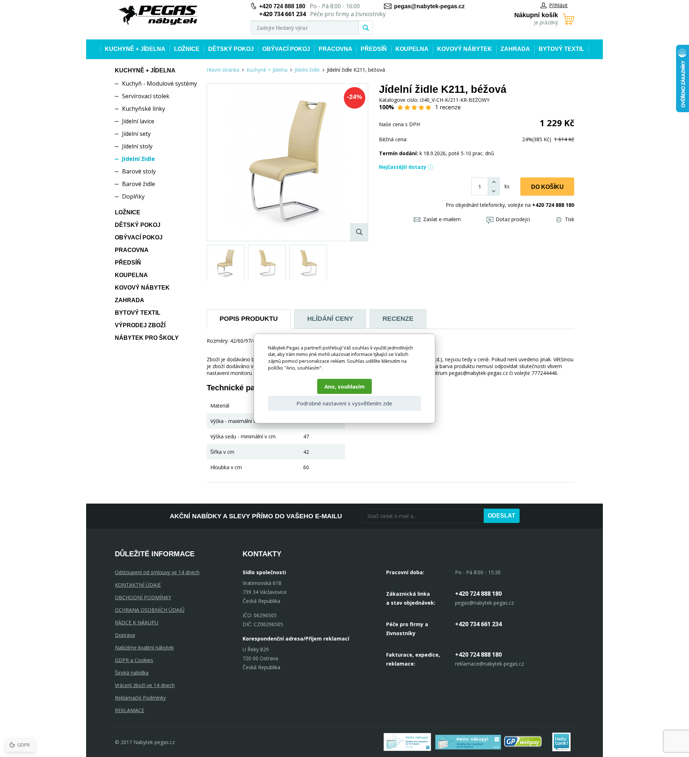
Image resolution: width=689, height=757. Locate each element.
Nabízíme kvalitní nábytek (144, 647)
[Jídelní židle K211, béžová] (287, 162)
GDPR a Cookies (134, 660)
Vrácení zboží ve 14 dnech (145, 685)
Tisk (569, 219)
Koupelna (411, 49)
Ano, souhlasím (344, 386)
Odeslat (501, 516)
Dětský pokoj (231, 49)
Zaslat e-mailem (442, 219)
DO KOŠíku (547, 187)
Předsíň (374, 49)
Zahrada (515, 49)
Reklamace (129, 710)
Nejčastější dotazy (402, 166)
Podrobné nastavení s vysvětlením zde (344, 403)
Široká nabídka (132, 672)
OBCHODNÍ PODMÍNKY (143, 597)
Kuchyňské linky (143, 109)
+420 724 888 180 (282, 6)
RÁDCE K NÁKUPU (136, 622)
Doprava (125, 635)
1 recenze (448, 107)
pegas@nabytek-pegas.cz (429, 6)
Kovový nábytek (464, 49)
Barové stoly (139, 171)
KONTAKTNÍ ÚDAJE (138, 584)
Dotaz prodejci (513, 219)
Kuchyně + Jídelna (135, 49)
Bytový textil (561, 49)
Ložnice (187, 49)
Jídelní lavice (138, 121)
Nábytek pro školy (147, 338)
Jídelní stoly (137, 146)
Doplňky (133, 196)
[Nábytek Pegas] (158, 15)
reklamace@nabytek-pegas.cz (489, 663)
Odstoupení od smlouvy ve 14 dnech (157, 572)
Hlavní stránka (223, 69)
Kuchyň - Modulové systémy (159, 83)
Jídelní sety (136, 134)
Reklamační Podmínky (140, 697)
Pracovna (335, 49)
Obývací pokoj (286, 49)
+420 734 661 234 (478, 624)
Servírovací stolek (145, 96)
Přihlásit (558, 5)
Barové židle (138, 184)
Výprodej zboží (140, 325)
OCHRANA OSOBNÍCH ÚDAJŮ (149, 609)
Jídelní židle (138, 159)
